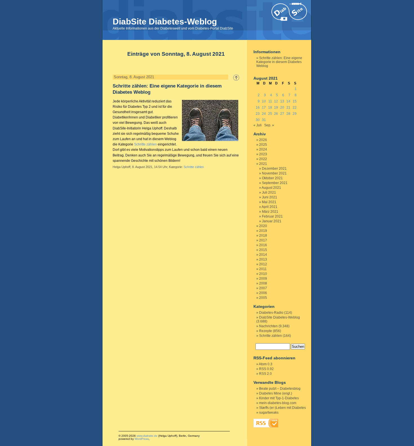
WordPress (142, 438)
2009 (263, 279)
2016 (263, 245)
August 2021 (271, 188)
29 (295, 114)
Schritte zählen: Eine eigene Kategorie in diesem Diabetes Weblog (279, 62)
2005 (263, 298)
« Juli (257, 125)
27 (282, 114)
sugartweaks (269, 412)
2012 (263, 264)
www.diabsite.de (147, 435)
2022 (263, 159)
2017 (263, 240)
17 (264, 107)
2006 (263, 293)
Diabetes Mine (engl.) (275, 393)
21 (288, 107)
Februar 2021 (272, 216)
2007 (263, 288)
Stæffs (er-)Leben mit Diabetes (282, 408)
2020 (263, 226)
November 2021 (274, 173)
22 (295, 107)
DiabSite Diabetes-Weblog (165, 21)
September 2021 (275, 183)
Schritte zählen (145, 144)
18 (270, 107)
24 (264, 114)
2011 (263, 269)
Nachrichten (268, 326)
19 (276, 107)
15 (295, 101)
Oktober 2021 (272, 178)
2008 (263, 283)
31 (264, 120)
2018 (263, 235)
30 (258, 120)
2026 (263, 140)
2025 (263, 145)
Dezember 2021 (274, 169)
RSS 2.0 (265, 374)
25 (270, 114)
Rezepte (265, 331)
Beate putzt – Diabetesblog (280, 389)
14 (288, 101)
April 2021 (269, 207)
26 (276, 114)
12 (276, 101)
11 (270, 101)
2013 (263, 259)
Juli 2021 (269, 192)
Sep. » (269, 125)
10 (264, 101)
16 (258, 107)
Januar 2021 (271, 221)
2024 (263, 149)
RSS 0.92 (266, 369)
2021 (263, 164)
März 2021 (270, 212)
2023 (263, 154)
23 (258, 114)
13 (282, 101)
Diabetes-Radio (271, 313)
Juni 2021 (269, 197)
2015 (263, 250)
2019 (263, 231)
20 (282, 107)
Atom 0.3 (265, 364)
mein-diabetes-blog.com (277, 403)
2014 (263, 255)
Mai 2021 (269, 202)
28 (288, 114)
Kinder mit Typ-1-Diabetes (279, 398)
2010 (263, 274)
